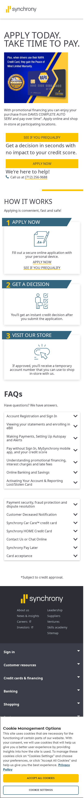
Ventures (53, 622)
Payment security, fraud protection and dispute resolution (37, 504)
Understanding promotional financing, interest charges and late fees (36, 462)
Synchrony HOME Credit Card (29, 531)
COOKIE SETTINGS (41, 790)
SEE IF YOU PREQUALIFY (42, 137)
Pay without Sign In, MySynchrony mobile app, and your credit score (38, 450)
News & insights (28, 616)
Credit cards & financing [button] (23, 678)
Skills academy (57, 627)
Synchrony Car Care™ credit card (32, 523)
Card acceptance (19, 556)
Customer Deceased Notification (32, 515)
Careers (22, 622)
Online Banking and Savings (28, 472)
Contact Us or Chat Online (27, 539)
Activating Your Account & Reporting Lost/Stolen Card (35, 483)
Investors (23, 627)
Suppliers (53, 616)
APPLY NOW (42, 163)
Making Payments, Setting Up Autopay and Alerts (36, 438)
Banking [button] (11, 691)
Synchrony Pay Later (22, 548)
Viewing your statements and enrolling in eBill (38, 426)
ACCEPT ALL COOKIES (41, 778)
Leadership (55, 610)
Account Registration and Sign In (32, 416)
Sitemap (53, 633)
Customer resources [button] (20, 665)
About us (23, 610)
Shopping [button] (11, 704)
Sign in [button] (9, 652)
